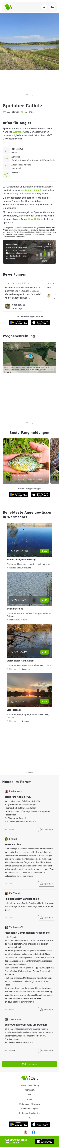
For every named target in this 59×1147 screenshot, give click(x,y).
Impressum (29, 1090)
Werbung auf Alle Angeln (29, 1104)
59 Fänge (14, 193)
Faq (29, 1118)
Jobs (29, 1099)
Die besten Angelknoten (29, 1113)
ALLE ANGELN (32, 219)
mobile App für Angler (32, 190)
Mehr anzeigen (29, 1064)
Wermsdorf (18, 132)
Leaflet (6, 367)
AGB (29, 1094)
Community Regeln (29, 1109)
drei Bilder (29, 193)
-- (12, 176)
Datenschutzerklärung (29, 1085)
